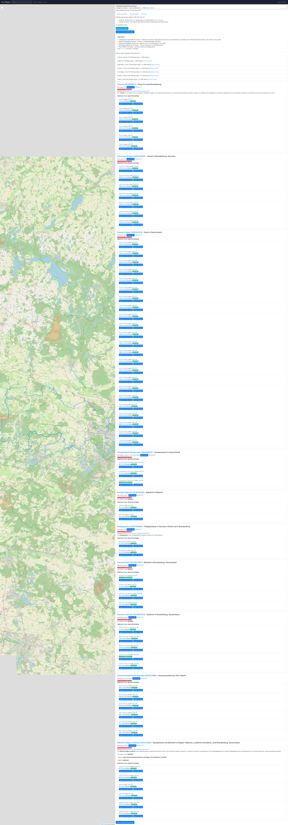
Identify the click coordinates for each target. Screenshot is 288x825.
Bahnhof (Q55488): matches (139, 41)
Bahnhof (125, 495)
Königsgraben (123, 541)
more (122, 48)
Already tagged (134, 14)
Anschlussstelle (127, 678)
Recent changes (37, 2)
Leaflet (101, 824)
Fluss (124, 87)
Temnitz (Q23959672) (126, 84)
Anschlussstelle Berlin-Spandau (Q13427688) (136, 675)
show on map (130, 87)
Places (5, 2)
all (125, 48)
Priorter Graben (123, 242)
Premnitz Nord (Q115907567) (129, 562)
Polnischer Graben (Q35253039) (131, 156)
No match (144, 14)
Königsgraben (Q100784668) (129, 526)
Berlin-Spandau (123, 685)
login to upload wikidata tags (125, 32)
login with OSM (282, 2)
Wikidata (137, 87)
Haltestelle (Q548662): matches (142, 43)
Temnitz (121, 99)
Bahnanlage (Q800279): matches (141, 45)
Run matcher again (122, 28)
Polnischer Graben (124, 166)
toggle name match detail (126, 103)
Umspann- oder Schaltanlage (131, 455)
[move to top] (148, 61)
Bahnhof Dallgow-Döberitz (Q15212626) (134, 743)
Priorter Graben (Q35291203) (129, 232)
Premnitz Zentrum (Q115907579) (131, 614)
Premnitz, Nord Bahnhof (126, 593)
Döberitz (121, 505)
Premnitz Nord (123, 584)
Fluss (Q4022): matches (137, 47)
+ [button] (2, 6)
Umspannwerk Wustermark (126, 462)
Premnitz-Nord (123, 575)
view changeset (158, 20)
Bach (124, 159)
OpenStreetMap (107, 824)
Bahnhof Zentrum (124, 636)
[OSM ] (130, 99)
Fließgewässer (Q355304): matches (170, 39)
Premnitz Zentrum (124, 627)
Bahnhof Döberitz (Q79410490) (130, 492)
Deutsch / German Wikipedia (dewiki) (137, 91)
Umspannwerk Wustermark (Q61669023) (135, 452)
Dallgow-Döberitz (124, 766)
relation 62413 (150, 8)
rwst (134, 20)
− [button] (2, 8)
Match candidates (122, 14)
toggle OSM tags (138, 103)
